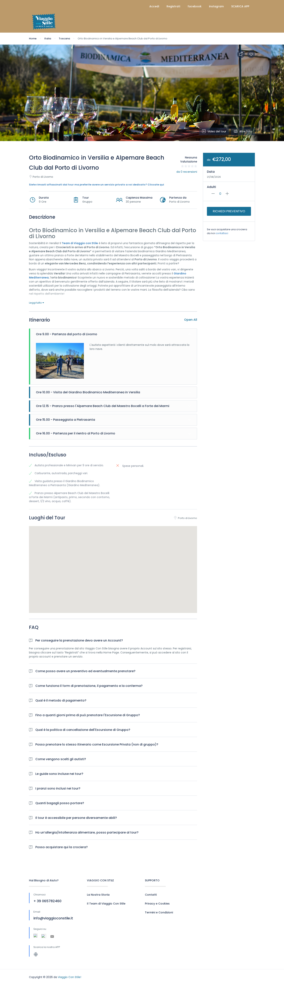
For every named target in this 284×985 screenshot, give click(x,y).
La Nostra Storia (98, 895)
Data (211, 171)
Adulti (211, 187)
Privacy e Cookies (157, 903)
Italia (47, 38)
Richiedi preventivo (229, 211)
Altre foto (245, 131)
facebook (195, 6)
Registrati (173, 6)
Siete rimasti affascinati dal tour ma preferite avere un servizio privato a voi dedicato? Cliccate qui (96, 184)
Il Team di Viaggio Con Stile (106, 903)
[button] (113, 565)
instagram (216, 6)
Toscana (64, 38)
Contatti (151, 895)
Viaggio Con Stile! (69, 977)
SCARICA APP (240, 6)
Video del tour (216, 131)
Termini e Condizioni (159, 912)
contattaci (221, 233)
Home (33, 38)
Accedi (154, 6)
